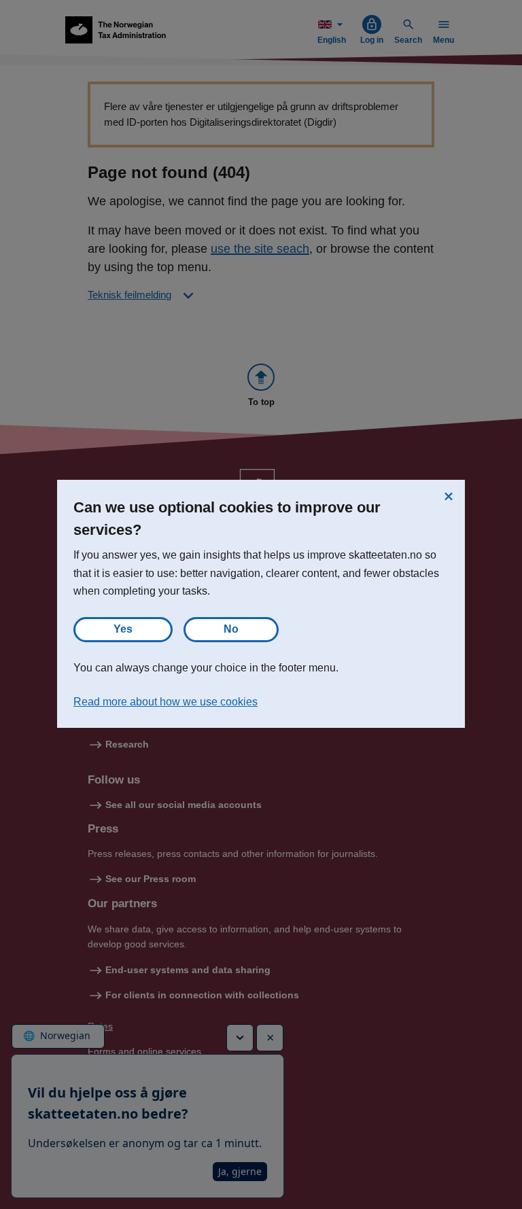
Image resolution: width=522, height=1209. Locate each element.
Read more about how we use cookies (165, 701)
